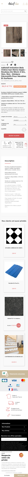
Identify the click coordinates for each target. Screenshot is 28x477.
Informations (6, 423)
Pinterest (15, 64)
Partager (7, 64)
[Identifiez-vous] (24, 4)
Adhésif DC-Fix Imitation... (14, 318)
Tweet (11, 64)
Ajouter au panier (14, 135)
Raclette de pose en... (14, 283)
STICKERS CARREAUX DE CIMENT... (14, 248)
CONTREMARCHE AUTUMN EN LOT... (14, 356)
